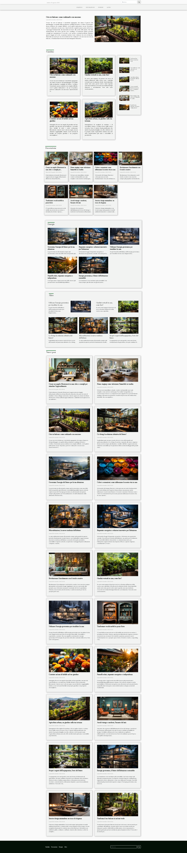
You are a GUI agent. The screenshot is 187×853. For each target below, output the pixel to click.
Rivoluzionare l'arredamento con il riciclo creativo (130, 168)
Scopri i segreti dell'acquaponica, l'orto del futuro (65, 770)
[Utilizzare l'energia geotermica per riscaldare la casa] (124, 236)
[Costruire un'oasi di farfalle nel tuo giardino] (64, 110)
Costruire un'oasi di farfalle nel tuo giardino (61, 120)
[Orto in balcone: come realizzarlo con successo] (118, 29)
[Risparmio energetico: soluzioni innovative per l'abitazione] (93, 236)
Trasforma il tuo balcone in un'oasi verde (134, 60)
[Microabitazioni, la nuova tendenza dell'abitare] (93, 325)
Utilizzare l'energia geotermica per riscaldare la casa (59, 304)
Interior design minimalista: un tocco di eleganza (104, 201)
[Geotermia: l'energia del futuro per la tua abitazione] (62, 236)
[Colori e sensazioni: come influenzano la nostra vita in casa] (105, 158)
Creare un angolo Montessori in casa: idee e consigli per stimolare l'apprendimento (134, 89)
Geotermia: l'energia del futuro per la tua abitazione (66, 482)
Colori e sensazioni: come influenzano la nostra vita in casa (105, 168)
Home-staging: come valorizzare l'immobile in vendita (135, 97)
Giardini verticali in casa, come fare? (97, 75)
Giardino (79, 7)
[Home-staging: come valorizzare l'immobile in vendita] (124, 98)
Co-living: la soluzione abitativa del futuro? (112, 434)
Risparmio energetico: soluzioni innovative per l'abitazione (117, 530)
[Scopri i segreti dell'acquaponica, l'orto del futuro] (124, 325)
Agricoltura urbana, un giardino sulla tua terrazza (98, 120)
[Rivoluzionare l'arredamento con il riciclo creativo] (130, 158)
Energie (100, 7)
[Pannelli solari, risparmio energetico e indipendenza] (124, 107)
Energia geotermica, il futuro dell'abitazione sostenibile (116, 770)
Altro (109, 7)
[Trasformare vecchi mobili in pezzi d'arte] (56, 191)
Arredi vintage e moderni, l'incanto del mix (78, 201)
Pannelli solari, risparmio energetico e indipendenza (134, 106)
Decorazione (90, 7)
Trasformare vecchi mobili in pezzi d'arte (111, 626)
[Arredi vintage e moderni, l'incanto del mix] (81, 191)
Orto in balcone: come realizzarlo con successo (63, 17)
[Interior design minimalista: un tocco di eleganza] (105, 191)
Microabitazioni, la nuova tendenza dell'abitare (65, 530)
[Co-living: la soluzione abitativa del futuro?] (63, 325)
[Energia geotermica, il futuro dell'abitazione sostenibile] (93, 265)
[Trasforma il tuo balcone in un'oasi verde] (124, 61)
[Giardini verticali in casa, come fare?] (99, 66)
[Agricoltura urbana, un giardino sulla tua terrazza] (99, 110)
